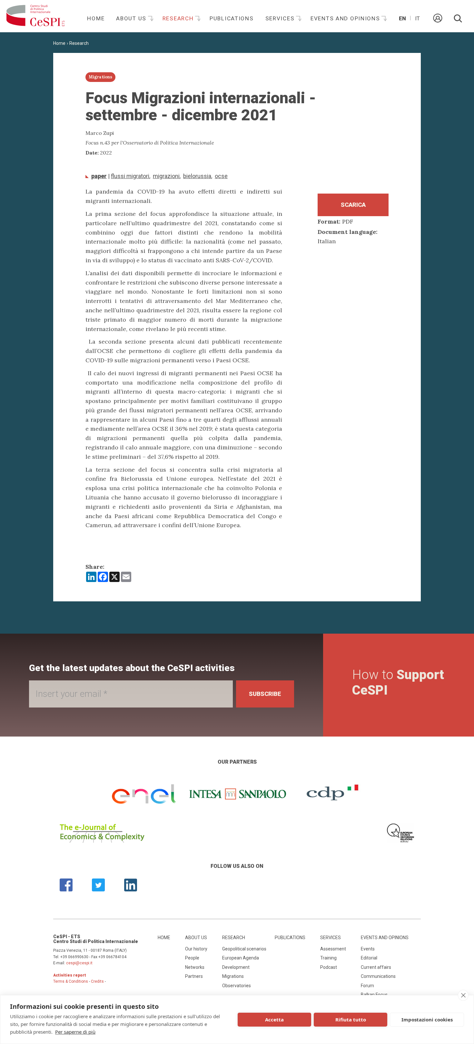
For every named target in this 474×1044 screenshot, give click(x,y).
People (192, 957)
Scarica (353, 204)
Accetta (274, 1019)
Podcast (328, 967)
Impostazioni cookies (427, 1019)
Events (368, 948)
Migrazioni (166, 176)
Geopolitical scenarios (244, 948)
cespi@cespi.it (79, 963)
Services (280, 18)
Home (95, 18)
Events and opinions (346, 18)
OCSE (221, 176)
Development (236, 967)
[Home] (35, 16)
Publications (232, 18)
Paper (99, 176)
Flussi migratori (130, 176)
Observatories (236, 985)
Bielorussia (197, 176)
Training (328, 957)
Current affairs (376, 967)
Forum (367, 985)
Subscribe (265, 693)
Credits (97, 981)
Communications (378, 976)
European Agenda (240, 957)
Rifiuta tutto (350, 1019)
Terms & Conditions (70, 981)
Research (179, 18)
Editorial (369, 957)
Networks (194, 967)
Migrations (233, 976)
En (402, 18)
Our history (196, 948)
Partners (194, 976)
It (417, 18)
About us (132, 18)
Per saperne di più (75, 1032)
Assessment (333, 948)
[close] (463, 995)
